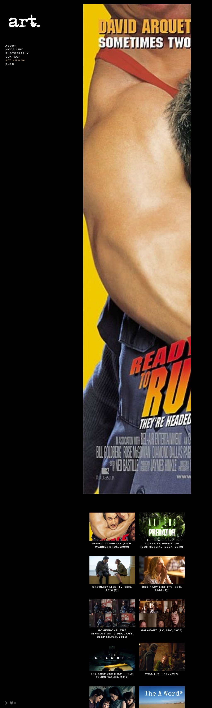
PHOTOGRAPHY (17, 53)
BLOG (9, 64)
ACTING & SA (15, 60)
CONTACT (12, 56)
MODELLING (14, 49)
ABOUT (10, 45)
